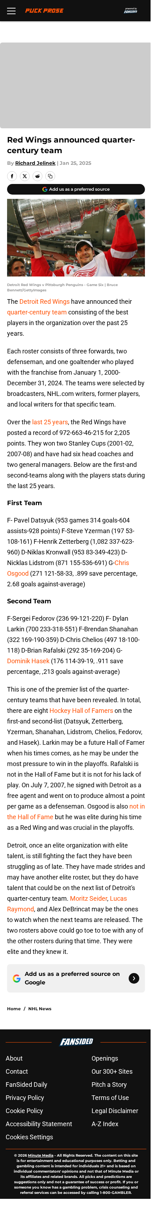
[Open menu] (11, 10)
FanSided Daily (26, 1084)
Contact (17, 1071)
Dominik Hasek (28, 661)
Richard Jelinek (35, 163)
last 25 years (50, 422)
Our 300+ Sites (112, 1071)
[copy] (50, 176)
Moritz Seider (88, 898)
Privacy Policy (25, 1097)
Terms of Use (110, 1097)
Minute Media (40, 1155)
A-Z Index (105, 1124)
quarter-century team (37, 312)
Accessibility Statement (39, 1124)
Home (14, 1008)
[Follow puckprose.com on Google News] (134, 978)
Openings (105, 1058)
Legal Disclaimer (115, 1110)
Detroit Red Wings (44, 301)
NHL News (39, 1008)
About (14, 1058)
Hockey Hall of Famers (81, 710)
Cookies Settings (29, 1137)
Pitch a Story (109, 1084)
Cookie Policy (24, 1110)
